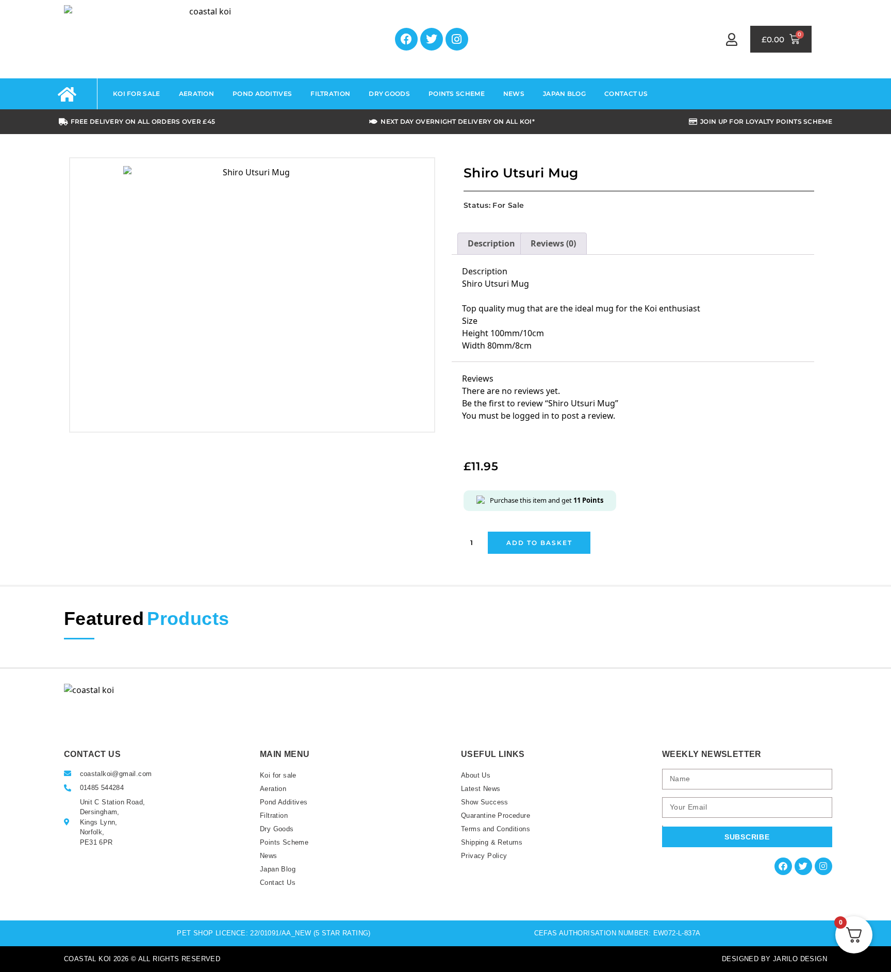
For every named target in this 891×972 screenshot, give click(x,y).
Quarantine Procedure (495, 815)
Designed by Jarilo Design (774, 959)
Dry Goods (389, 93)
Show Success (484, 802)
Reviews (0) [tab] (553, 243)
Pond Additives (262, 93)
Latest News (480, 789)
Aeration (196, 93)
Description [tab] (491, 243)
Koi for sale (136, 93)
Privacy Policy (484, 856)
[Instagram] (457, 39)
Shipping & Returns (491, 842)
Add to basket (539, 543)
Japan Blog (564, 93)
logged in (531, 415)
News (513, 93)
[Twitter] (431, 39)
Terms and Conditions (495, 829)
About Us (475, 775)
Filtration (330, 93)
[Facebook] (406, 39)
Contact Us (626, 93)
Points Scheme (456, 93)
